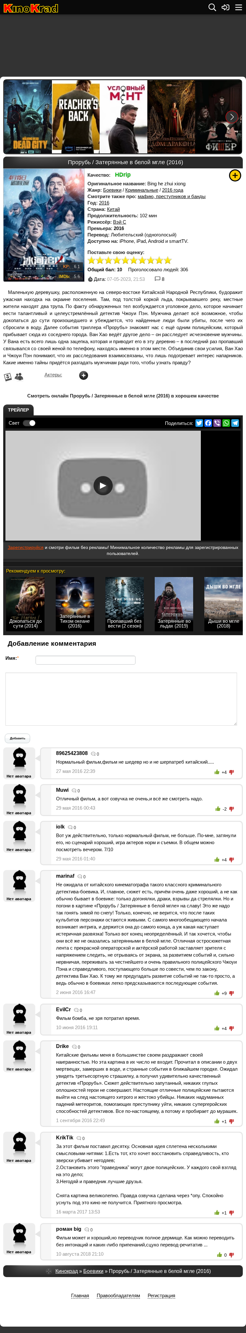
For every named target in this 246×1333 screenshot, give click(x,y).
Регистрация (161, 1295)
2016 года (172, 190)
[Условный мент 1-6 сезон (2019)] (123, 116)
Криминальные (141, 190)
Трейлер (18, 409)
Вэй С (119, 222)
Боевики (112, 190)
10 (168, 260)
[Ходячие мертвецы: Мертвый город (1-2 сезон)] (27, 116)
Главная (80, 1295)
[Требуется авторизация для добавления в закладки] (235, 175)
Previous (13, 116)
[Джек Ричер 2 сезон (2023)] (75, 116)
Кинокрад (66, 1271)
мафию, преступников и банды (172, 196)
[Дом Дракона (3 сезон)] (170, 116)
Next (232, 116)
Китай (113, 209)
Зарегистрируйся (26, 547)
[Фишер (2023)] (218, 116)
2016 (104, 202)
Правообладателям (118, 1295)
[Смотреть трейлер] (103, 485)
